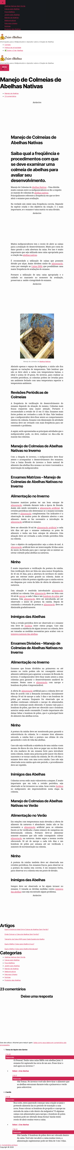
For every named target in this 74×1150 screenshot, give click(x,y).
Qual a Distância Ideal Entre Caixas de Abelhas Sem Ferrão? (26, 929)
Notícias (8, 977)
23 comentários (10, 96)
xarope (22, 596)
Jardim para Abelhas (12, 966)
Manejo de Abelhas (11, 93)
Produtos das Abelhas (13, 980)
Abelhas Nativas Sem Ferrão (15, 957)
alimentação (57, 263)
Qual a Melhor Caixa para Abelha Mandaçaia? (21, 949)
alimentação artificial (50, 508)
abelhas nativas (41, 193)
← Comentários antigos (8, 1145)
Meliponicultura (10, 972)
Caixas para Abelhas (12, 960)
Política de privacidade (13, 48)
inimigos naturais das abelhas (24, 634)
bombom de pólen (51, 596)
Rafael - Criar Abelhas (20, 1071)
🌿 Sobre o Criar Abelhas (14, 50)
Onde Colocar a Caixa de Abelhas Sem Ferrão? (22, 934)
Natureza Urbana (11, 974)
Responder (10, 1057)
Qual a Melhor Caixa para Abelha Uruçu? (19, 944)
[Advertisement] (37, 116)
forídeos (28, 626)
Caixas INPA (37, 266)
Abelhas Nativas (39, 187)
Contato (8, 45)
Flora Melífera (10, 963)
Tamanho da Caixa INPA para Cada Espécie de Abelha (24, 939)
